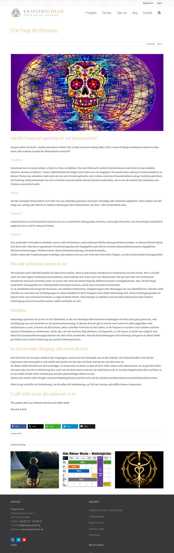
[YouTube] (24, 540)
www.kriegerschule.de (32, 529)
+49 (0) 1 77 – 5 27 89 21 (30, 521)
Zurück (151, 44)
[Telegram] (18, 540)
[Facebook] (13, 540)
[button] (159, 12)
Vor (159, 44)
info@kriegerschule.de (29, 525)
